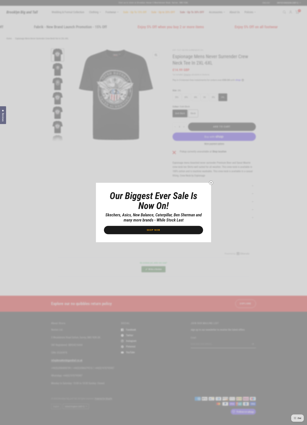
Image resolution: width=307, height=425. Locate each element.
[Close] (211, 183)
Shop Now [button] (153, 230)
